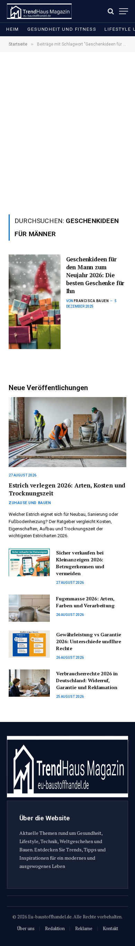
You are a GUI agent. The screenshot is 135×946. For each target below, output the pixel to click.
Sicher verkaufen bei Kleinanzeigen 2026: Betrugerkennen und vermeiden (80, 563)
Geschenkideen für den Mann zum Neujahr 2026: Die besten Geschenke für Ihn (95, 275)
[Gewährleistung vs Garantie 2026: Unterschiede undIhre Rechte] (29, 644)
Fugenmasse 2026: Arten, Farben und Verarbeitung (85, 602)
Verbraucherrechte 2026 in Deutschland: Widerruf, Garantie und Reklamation (87, 680)
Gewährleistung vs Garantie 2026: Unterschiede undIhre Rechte (88, 641)
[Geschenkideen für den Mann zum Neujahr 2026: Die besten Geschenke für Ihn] (35, 301)
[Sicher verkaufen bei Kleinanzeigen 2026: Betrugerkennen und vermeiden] (29, 562)
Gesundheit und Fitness (61, 29)
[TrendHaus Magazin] (39, 11)
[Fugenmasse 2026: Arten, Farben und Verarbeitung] (29, 608)
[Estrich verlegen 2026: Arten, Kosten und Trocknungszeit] (67, 432)
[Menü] (123, 11)
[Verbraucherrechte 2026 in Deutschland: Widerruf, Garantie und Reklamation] (29, 683)
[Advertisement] (67, 132)
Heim (12, 29)
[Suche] (110, 11)
